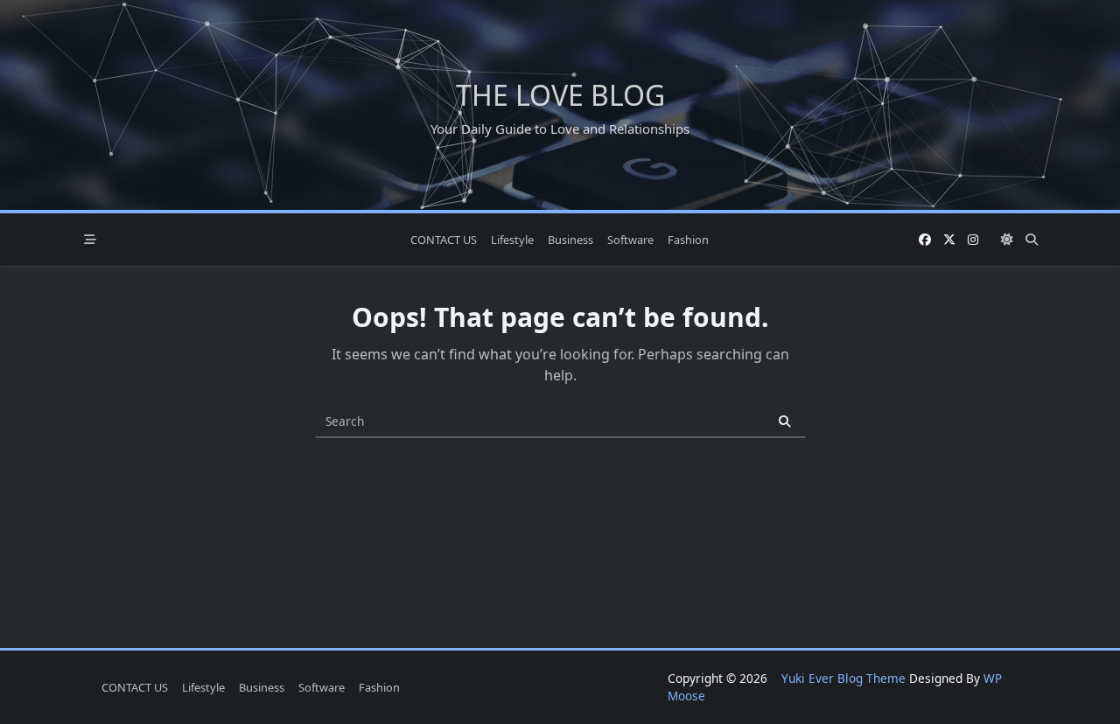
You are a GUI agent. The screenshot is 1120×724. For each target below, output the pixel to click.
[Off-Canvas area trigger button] (90, 239)
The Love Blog (560, 95)
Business (570, 239)
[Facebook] (925, 240)
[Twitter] (949, 240)
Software (630, 239)
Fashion (688, 239)
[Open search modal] (1032, 239)
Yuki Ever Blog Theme (843, 678)
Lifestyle (512, 239)
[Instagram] (973, 240)
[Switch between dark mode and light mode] (1007, 239)
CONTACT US (443, 239)
